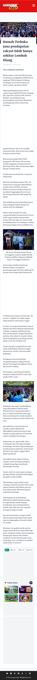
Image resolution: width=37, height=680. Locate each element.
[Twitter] (14, 673)
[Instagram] (10, 673)
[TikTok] (22, 673)
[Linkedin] (29, 673)
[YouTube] (7, 673)
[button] (33, 5)
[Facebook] (18, 673)
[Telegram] (26, 673)
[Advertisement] (18, 128)
